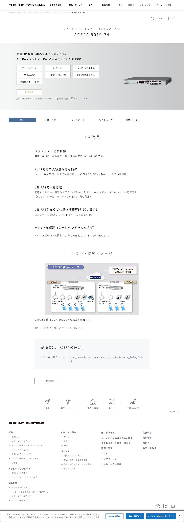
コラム (104, 453)
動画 (66, 445)
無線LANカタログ (19, 473)
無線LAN (15, 437)
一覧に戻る (49, 381)
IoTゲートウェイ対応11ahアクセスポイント (31, 492)
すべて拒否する (135, 516)
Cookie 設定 (114, 516)
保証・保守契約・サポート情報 (77, 464)
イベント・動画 (69, 432)
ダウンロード (78, 120)
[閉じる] (179, 516)
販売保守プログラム (73, 456)
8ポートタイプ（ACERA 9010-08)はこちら (59, 328)
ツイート (159, 18)
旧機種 (14, 463)
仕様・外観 (50, 120)
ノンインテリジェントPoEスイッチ (27, 445)
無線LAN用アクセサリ (21, 454)
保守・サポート (134, 120)
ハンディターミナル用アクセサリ (26, 458)
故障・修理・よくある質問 (75, 460)
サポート (112, 408)
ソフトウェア (106, 120)
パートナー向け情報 (163, 5)
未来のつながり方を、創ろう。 (117, 443)
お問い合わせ (145, 5)
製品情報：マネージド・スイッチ (56, 12)
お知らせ (147, 443)
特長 (22, 120)
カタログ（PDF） (81, 98)
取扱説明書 (63, 98)
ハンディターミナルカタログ (24, 477)
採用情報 (131, 5)
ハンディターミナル (20, 450)
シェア (172, 18)
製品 (48, 408)
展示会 (67, 437)
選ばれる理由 (108, 433)
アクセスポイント (19, 487)
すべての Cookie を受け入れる (161, 516)
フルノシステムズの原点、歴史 (117, 438)
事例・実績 (93, 408)
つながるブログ (109, 459)
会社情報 (147, 433)
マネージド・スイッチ (21, 441)
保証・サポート (45, 98)
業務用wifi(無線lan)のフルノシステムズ (24, 12)
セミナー (68, 441)
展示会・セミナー (69, 408)
